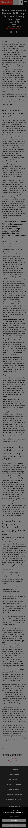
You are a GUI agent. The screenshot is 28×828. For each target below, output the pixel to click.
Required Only (14, 820)
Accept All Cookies (14, 825)
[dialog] (14, 817)
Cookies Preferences (14, 816)
